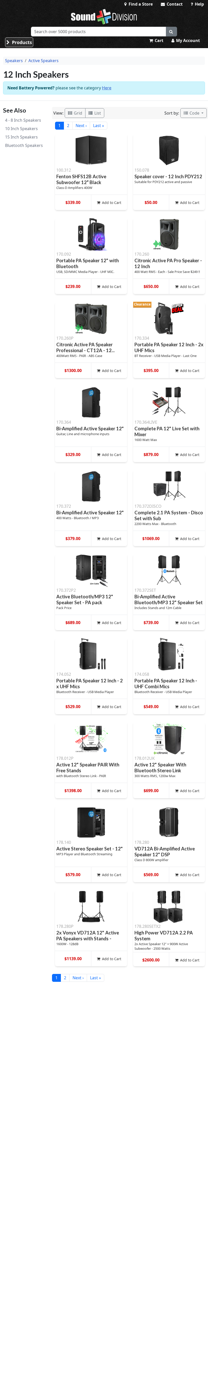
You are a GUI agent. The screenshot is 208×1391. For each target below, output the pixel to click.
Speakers (14, 60)
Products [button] (21, 42)
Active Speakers (43, 60)
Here (106, 88)
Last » (98, 125)
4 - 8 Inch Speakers (23, 120)
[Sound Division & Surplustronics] (104, 16)
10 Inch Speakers (21, 128)
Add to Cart (111, 202)
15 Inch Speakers (21, 137)
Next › (81, 125)
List (97, 113)
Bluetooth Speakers (24, 145)
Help (199, 4)
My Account (187, 40)
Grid (77, 113)
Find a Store (140, 4)
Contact (174, 4)
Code (194, 113)
